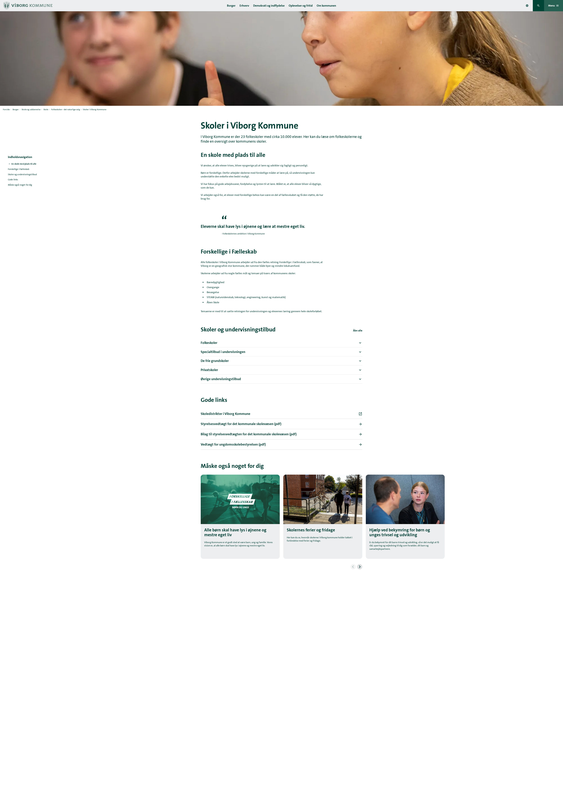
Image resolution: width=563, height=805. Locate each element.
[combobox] (527, 5)
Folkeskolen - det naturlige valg (65, 109)
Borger (231, 5)
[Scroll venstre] (353, 566)
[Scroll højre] (359, 566)
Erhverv (244, 5)
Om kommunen (326, 5)
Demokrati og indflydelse (269, 5)
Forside (6, 109)
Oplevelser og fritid (301, 5)
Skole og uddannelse (31, 109)
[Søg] (538, 5)
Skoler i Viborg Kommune (94, 109)
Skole (45, 109)
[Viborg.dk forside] (27, 5)
